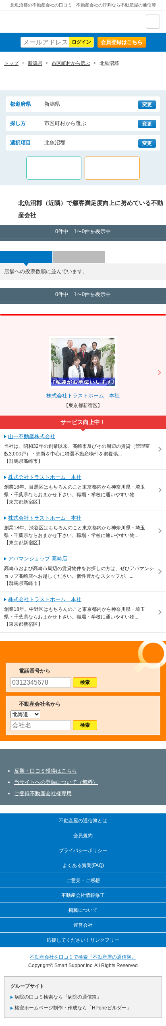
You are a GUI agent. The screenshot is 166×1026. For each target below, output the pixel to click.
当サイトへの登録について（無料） (56, 782)
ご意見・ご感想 (83, 880)
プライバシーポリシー (83, 850)
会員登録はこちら (122, 42)
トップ (11, 63)
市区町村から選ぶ (71, 63)
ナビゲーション (153, 22)
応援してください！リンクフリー (83, 940)
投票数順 (26, 257)
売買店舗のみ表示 (112, 168)
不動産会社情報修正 (83, 895)
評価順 (79, 257)
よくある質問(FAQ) (83, 865)
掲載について (83, 910)
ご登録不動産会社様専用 (43, 793)
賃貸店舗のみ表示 (53, 168)
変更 (147, 104)
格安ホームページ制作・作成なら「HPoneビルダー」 (73, 1008)
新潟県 (35, 63)
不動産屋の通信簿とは (83, 820)
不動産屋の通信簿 (48, 22)
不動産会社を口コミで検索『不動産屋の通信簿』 (83, 957)
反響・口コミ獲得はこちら (45, 771)
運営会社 (83, 925)
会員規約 (83, 835)
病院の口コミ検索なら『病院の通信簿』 (58, 997)
